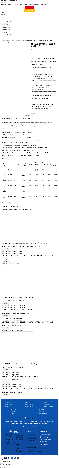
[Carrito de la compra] (1, 16)
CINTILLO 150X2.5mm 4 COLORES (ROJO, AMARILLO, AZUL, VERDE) (27, 255)
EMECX (8, 40)
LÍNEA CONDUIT (11, 313)
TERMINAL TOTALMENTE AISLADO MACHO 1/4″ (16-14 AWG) (24, 243)
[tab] (29, 115)
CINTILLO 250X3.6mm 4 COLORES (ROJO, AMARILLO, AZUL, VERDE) (27, 322)
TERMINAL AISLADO (12, 246)
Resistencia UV (53, 61)
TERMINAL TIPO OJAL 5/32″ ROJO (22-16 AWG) (19, 364)
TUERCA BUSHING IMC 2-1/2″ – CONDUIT (17, 310)
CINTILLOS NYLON (21, 435)
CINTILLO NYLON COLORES (14, 259)
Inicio (3, 40)
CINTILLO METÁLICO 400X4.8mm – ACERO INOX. (20, 376)
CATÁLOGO (29, 7)
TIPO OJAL (21, 300)
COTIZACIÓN (8, 436)
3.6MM (38, 61)
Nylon (46, 61)
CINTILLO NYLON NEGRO (19, 40)
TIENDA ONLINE (29, 10)
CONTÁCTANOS (9, 434)
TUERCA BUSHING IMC (22, 313)
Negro (42, 61)
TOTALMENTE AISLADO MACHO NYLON (30, 246)
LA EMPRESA (9, 439)
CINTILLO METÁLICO (12, 379)
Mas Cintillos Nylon (7, 202)
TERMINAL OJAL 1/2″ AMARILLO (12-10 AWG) (18, 297)
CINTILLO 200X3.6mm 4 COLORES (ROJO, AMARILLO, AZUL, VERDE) (27, 388)
